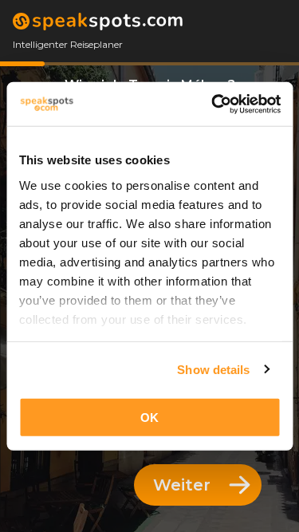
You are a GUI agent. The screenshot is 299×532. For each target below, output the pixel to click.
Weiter (181, 485)
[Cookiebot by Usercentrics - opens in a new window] (213, 103)
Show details (213, 369)
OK (149, 417)
